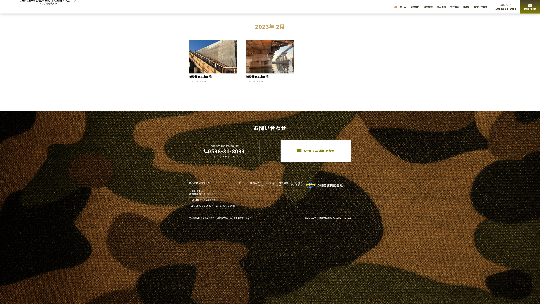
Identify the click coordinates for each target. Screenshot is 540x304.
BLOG (466, 7)
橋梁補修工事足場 (200, 77)
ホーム (403, 7)
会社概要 (454, 7)
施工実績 (441, 7)
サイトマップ (276, 185)
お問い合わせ (480, 7)
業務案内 (414, 7)
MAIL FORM (530, 8)
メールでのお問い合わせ (318, 151)
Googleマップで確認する (204, 199)
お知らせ (203, 81)
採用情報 (428, 7)
